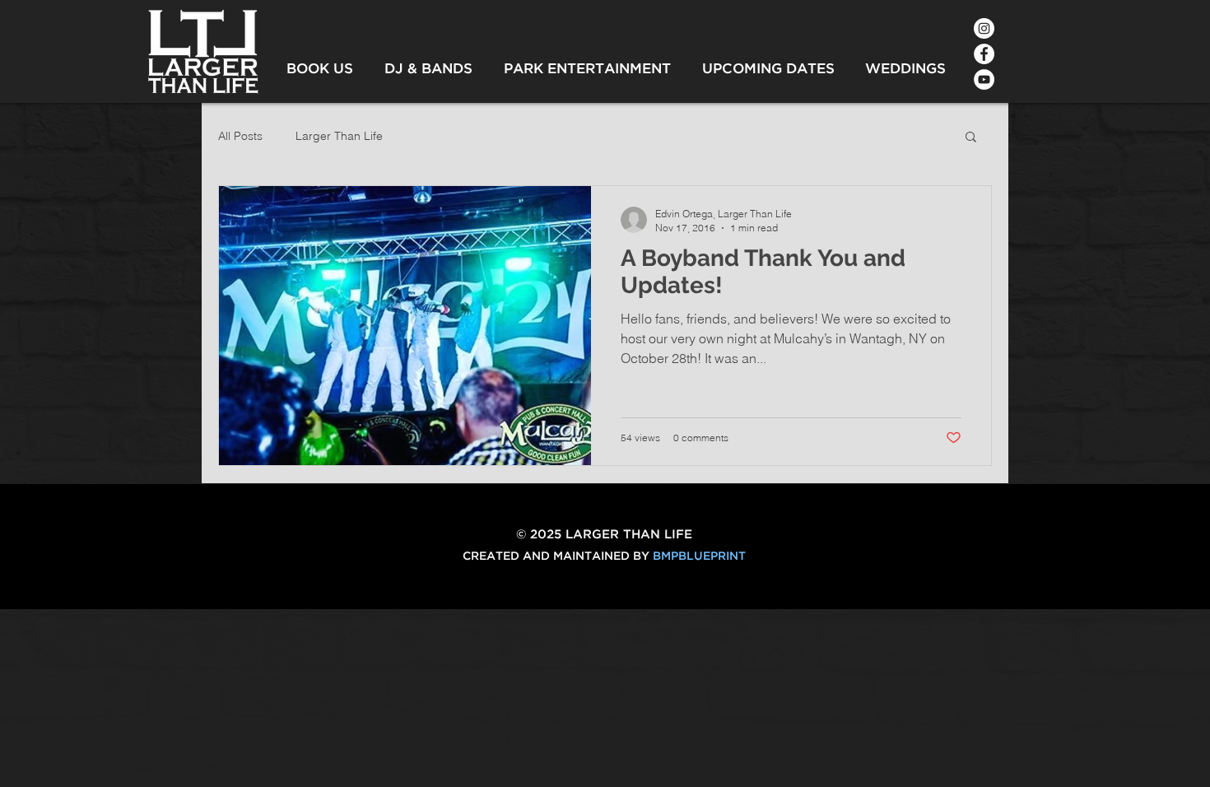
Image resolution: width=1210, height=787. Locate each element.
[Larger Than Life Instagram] (984, 28)
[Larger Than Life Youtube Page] (984, 79)
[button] (971, 138)
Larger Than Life (339, 135)
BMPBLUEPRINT (699, 556)
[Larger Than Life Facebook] (984, 54)
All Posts (240, 135)
